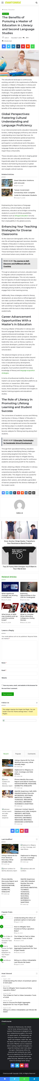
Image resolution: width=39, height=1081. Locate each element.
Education (11, 9)
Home (5, 9)
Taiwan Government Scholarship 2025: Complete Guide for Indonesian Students (25, 192)
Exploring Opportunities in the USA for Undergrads (27, 595)
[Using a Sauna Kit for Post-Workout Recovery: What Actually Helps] (7, 763)
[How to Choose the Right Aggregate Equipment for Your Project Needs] (7, 951)
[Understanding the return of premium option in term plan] (7, 920)
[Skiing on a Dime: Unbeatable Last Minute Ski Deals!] (7, 963)
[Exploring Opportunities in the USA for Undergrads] (28, 587)
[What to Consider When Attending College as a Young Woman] (28, 607)
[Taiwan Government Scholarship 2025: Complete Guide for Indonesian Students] (7, 192)
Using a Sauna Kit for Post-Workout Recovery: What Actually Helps (25, 762)
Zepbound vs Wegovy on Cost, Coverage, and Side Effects (24, 772)
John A (7, 37)
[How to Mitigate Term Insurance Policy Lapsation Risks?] (7, 929)
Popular (18, 754)
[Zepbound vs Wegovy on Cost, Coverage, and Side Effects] (7, 772)
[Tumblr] (14, 492)
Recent (6, 754)
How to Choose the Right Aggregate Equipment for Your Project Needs (25, 948)
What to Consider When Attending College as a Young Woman (27, 617)
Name (4, 663)
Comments (32, 754)
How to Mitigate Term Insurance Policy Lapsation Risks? (24, 929)
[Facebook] (3, 492)
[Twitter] (7, 492)
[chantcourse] (13, 2)
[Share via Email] (29, 492)
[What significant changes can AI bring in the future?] (10, 587)
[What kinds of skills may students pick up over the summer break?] (10, 607)
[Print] (33, 492)
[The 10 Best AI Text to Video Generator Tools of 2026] (7, 939)
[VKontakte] (26, 492)
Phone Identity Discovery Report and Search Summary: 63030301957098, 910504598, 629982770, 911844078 (10, 885)
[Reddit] (22, 492)
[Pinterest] (18, 492)
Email (4, 670)
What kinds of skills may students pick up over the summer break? (10, 617)
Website (4, 678)
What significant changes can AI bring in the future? (10, 595)
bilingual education (21, 216)
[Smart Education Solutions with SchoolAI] (7, 183)
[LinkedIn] (10, 492)
